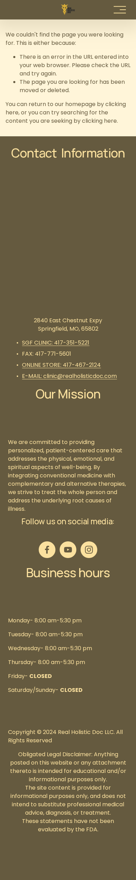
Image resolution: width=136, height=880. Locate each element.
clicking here (99, 121)
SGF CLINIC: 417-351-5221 (55, 343)
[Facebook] (47, 549)
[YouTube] (68, 549)
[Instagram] (89, 549)
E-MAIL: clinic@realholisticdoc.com (69, 376)
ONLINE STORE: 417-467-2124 (61, 365)
